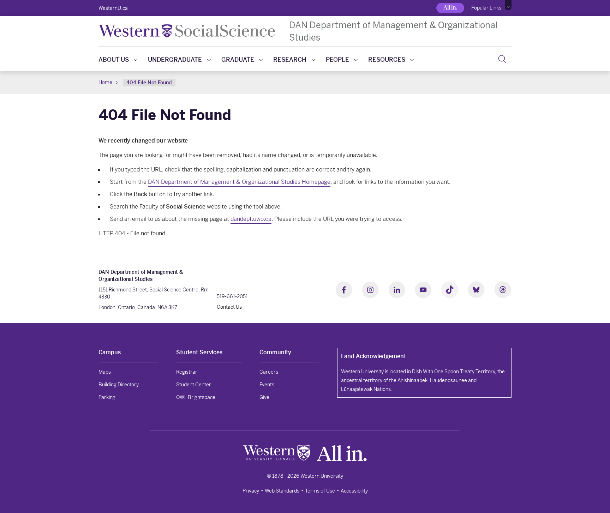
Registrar (186, 372)
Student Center (193, 384)
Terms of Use (320, 491)
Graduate (237, 60)
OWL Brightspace (195, 397)
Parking (106, 397)
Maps (104, 372)
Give (264, 397)
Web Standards (282, 491)
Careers (268, 372)
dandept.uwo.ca (251, 219)
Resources (386, 60)
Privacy (251, 491)
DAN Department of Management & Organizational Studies (393, 31)
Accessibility (354, 491)
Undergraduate (175, 60)
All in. (450, 7)
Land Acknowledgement (373, 356)
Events (266, 384)
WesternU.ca (113, 8)
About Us (113, 60)
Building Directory (118, 384)
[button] (508, 5)
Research (289, 60)
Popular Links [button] (486, 8)
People (337, 60)
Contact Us (229, 307)
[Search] (502, 59)
